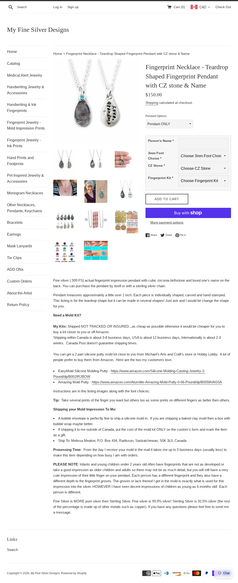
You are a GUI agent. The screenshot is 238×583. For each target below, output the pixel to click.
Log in (57, 7)
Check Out (223, 7)
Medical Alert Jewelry (24, 75)
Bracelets (15, 223)
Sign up (73, 7)
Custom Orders (19, 281)
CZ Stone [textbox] (156, 165)
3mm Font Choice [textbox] (156, 155)
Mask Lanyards (19, 246)
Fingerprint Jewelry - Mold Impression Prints (26, 125)
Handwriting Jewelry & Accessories (25, 90)
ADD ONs (15, 269)
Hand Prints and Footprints (20, 161)
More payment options (166, 222)
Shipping (151, 102)
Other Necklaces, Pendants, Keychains (24, 208)
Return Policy (18, 305)
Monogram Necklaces (25, 193)
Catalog (13, 63)
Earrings (14, 234)
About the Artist (19, 293)
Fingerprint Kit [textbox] (160, 178)
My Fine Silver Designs (38, 29)
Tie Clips (14, 258)
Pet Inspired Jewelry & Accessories (25, 178)
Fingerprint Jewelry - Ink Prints (24, 143)
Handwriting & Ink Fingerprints (21, 108)
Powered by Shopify (73, 573)
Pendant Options (156, 116)
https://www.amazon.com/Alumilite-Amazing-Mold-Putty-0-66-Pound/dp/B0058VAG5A (157, 382)
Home (12, 52)
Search (12, 550)
